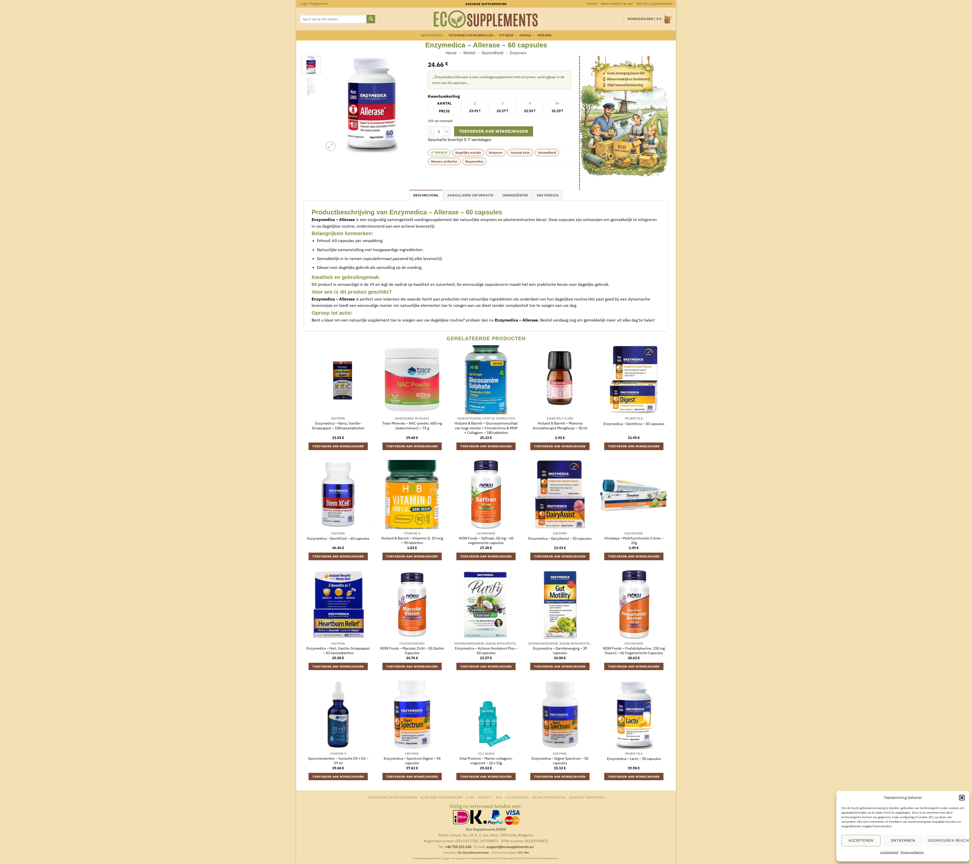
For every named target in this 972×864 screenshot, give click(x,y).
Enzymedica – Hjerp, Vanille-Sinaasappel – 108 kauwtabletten (338, 425)
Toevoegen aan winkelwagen (493, 131)
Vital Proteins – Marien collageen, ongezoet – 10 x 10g (486, 761)
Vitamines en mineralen (471, 35)
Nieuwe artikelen (444, 161)
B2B (499, 797)
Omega (525, 35)
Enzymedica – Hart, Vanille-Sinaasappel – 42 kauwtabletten (338, 650)
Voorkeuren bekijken (946, 840)
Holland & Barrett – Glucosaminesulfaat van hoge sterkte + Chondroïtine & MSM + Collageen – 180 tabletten (486, 428)
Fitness (506, 35)
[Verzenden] (371, 19)
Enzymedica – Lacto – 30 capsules (634, 758)
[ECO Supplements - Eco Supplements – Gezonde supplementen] (486, 19)
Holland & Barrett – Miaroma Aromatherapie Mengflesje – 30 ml (560, 425)
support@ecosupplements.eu (510, 846)
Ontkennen (903, 840)
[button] (961, 797)
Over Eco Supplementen (654, 4)
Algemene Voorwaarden (441, 797)
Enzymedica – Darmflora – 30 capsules (633, 423)
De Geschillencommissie (473, 852)
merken (591, 4)
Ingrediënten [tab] (515, 195)
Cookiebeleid (889, 852)
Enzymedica (474, 161)
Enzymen (518, 52)
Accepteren (861, 840)
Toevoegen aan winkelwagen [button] (338, 446)
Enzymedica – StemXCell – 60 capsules (338, 538)
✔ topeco (439, 152)
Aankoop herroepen (586, 797)
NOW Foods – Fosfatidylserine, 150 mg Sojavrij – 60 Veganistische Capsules (634, 650)
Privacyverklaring (912, 852)
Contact (485, 797)
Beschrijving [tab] (425, 195)
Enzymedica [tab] (548, 195)
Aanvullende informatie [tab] (470, 195)
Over (470, 797)
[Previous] (332, 104)
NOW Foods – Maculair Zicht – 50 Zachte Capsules (412, 650)
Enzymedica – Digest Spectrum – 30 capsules (560, 761)
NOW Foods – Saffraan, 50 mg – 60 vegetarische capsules (486, 540)
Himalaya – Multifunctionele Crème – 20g (633, 540)
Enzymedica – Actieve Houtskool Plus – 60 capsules (486, 650)
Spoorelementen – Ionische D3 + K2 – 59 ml (338, 761)
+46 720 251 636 (458, 846)
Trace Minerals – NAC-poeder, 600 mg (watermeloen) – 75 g (412, 425)
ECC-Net (523, 852)
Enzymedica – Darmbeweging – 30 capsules (560, 650)
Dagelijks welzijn (468, 152)
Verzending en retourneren (392, 797)
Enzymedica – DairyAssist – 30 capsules (560, 538)
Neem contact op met (617, 4)
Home (451, 52)
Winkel (469, 52)
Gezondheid (432, 35)
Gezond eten (520, 152)
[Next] (411, 104)
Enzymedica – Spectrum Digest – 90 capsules (412, 761)
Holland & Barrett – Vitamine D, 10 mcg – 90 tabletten (412, 540)
